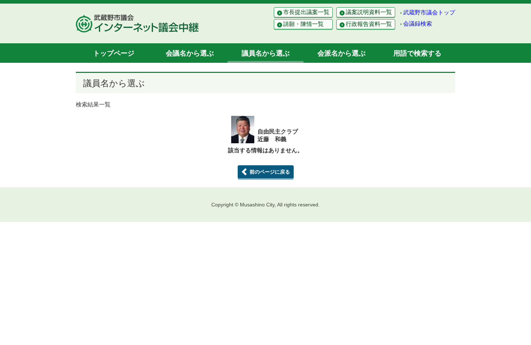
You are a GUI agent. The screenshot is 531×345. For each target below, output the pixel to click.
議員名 (266, 53)
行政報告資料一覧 (369, 24)
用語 (417, 53)
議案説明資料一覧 (369, 12)
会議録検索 (417, 24)
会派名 (342, 53)
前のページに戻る (270, 172)
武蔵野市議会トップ (429, 12)
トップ (113, 53)
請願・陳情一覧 (303, 24)
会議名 (190, 53)
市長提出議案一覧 (306, 12)
